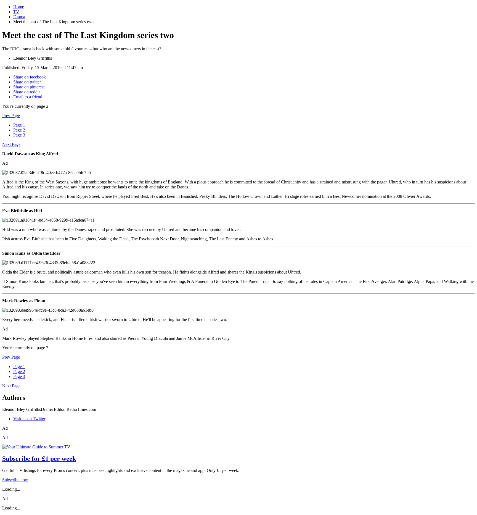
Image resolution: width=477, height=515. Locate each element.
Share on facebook (29, 77)
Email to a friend (27, 96)
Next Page (11, 144)
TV (16, 11)
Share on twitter (27, 82)
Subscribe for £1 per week (39, 458)
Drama (19, 16)
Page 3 (19, 135)
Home (18, 6)
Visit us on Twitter (29, 418)
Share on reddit (26, 92)
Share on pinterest (28, 87)
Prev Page (11, 115)
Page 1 (19, 125)
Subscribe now (15, 479)
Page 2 (19, 130)
